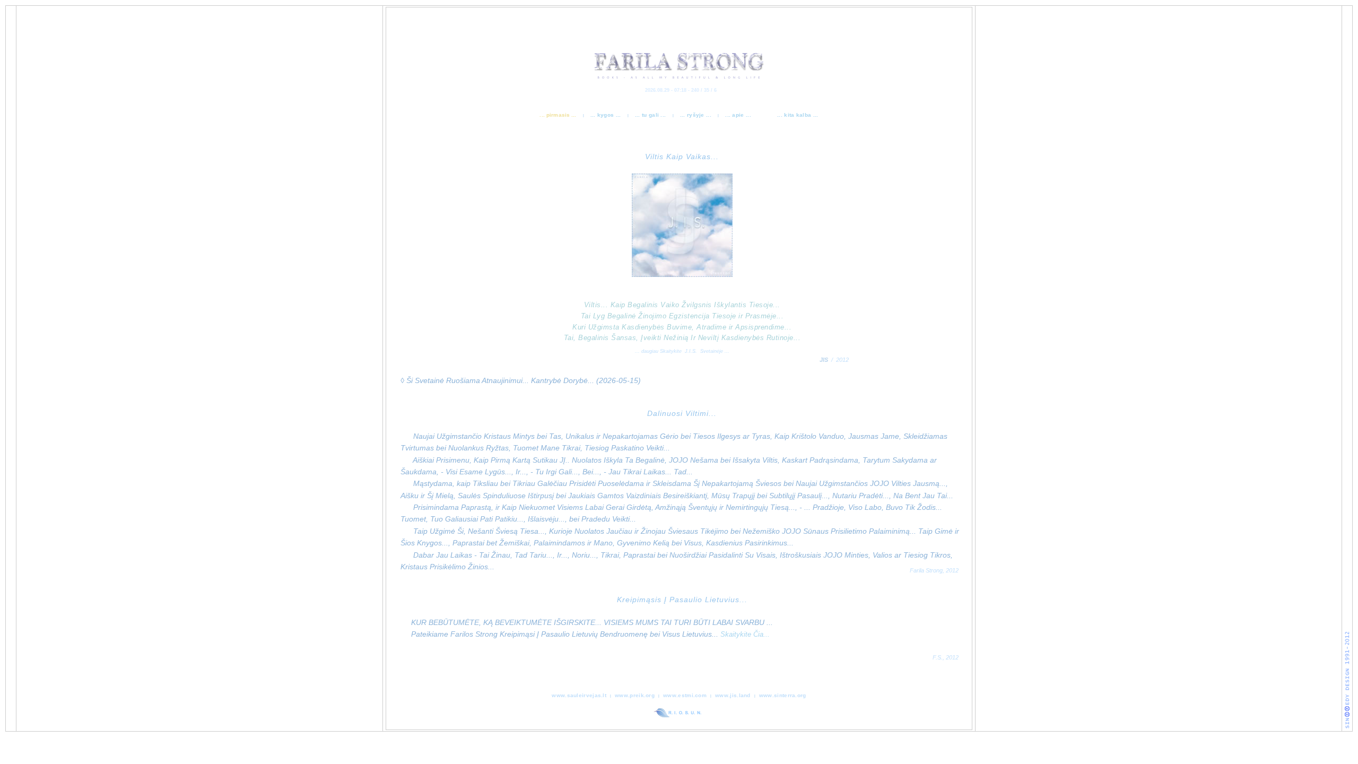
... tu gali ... (651, 115)
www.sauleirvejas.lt (579, 695)
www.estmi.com (685, 695)
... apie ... (739, 115)
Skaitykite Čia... (745, 634)
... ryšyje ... (696, 115)
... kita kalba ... (797, 115)
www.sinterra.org (782, 695)
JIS (824, 360)
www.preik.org (635, 695)
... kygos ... (606, 115)
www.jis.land (733, 695)
